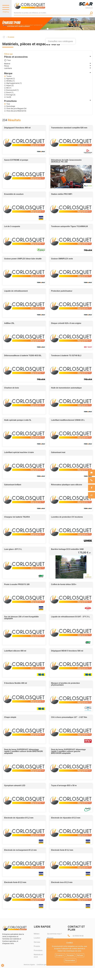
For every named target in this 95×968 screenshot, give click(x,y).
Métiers (36, 934)
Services (37, 942)
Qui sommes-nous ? (54, 934)
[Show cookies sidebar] (2, 965)
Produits (37, 946)
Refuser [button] (80, 955)
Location (37, 938)
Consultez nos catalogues (60, 41)
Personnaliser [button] (70, 960)
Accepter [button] (70, 955)
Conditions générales (43, 964)
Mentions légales (29, 964)
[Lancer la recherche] (91, 13)
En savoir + (60, 955)
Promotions (38, 950)
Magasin (50, 938)
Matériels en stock (38, 956)
